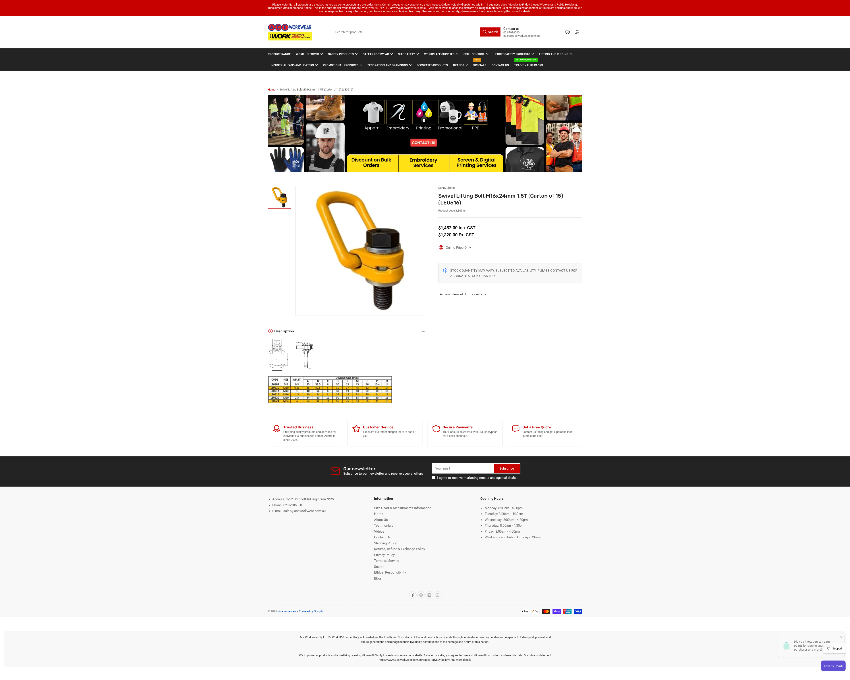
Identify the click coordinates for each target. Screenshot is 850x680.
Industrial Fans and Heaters (292, 65)
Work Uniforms (307, 54)
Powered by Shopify (311, 611)
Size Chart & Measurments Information (402, 508)
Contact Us (500, 65)
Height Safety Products (512, 54)
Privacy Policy (384, 555)
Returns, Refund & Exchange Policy (399, 549)
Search (379, 567)
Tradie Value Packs (528, 63)
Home (271, 89)
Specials (479, 63)
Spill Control (474, 54)
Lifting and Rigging (553, 54)
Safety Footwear (376, 54)
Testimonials (383, 526)
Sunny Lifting (446, 187)
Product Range (279, 54)
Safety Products (341, 54)
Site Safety (406, 54)
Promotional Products (340, 65)
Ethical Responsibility (390, 572)
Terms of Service (386, 561)
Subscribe (506, 468)
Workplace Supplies (439, 54)
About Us (381, 520)
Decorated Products (432, 65)
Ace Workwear (287, 611)
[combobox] (416, 32)
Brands (458, 65)
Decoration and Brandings (387, 65)
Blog (377, 578)
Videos (379, 532)
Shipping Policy (385, 543)
